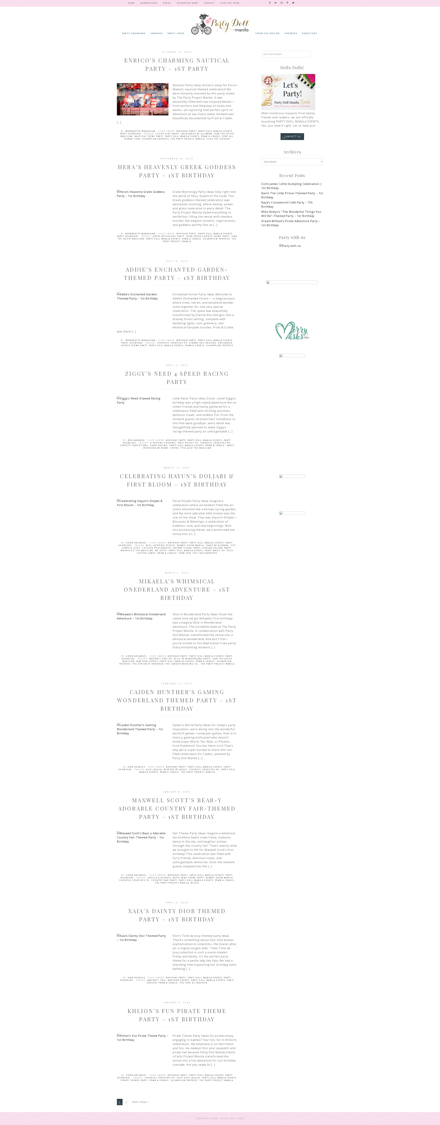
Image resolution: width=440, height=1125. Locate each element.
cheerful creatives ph (172, 343)
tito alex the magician (196, 448)
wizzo (195, 883)
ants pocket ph (188, 443)
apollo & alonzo (159, 877)
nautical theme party (149, 136)
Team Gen (185, 553)
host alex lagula (188, 1077)
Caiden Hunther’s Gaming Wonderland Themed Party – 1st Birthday (177, 700)
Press (167, 3)
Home (131, 3)
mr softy (161, 550)
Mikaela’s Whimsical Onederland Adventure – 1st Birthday (177, 589)
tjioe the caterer (218, 139)
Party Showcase (130, 133)
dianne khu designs (202, 343)
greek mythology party (168, 236)
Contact (209, 3)
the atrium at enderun (148, 664)
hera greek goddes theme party (208, 236)
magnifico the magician (137, 550)
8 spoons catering (163, 443)
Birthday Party (186, 131)
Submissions (148, 3)
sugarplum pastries (155, 139)
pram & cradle (211, 136)
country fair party (164, 880)
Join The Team (230, 3)
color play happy (167, 133)
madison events (147, 661)
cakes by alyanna (217, 545)
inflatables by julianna (196, 133)
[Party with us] (292, 257)
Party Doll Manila (220, 24)
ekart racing (159, 445)
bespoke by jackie (175, 769)
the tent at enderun (194, 983)
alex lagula (154, 769)
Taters (174, 448)
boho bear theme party (188, 877)
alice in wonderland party (192, 658)
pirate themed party (134, 1080)
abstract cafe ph (160, 658)
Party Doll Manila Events (215, 131)
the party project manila (188, 139)
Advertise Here (187, 3)
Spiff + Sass (237, 1118)
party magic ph (215, 550)
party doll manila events (182, 136)
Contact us (292, 136)
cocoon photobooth (156, 548)
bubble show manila (190, 545)
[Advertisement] (292, 415)
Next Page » (140, 1102)
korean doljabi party (216, 548)
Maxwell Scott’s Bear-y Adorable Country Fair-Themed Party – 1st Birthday (177, 808)
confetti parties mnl (134, 445)
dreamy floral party (187, 548)
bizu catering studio (160, 545)
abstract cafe (156, 980)
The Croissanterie (205, 553)
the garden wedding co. (182, 664)
